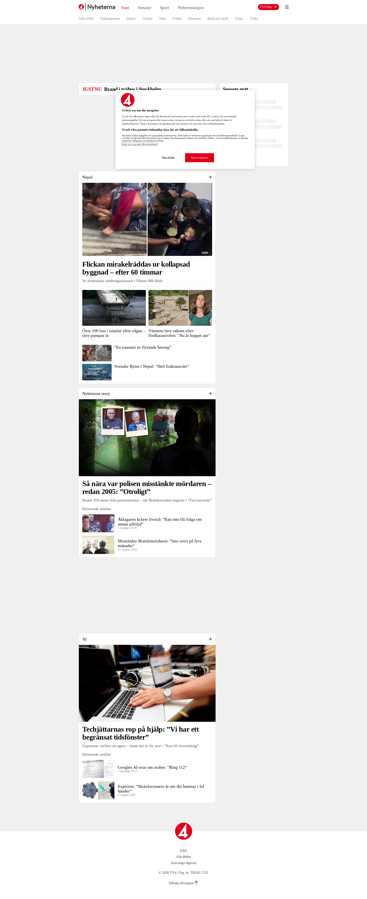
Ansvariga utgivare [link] (183, 863)
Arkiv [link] (183, 850)
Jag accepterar (199, 157)
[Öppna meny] (287, 7)
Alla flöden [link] (183, 856)
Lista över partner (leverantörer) (139, 144)
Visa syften (168, 157)
